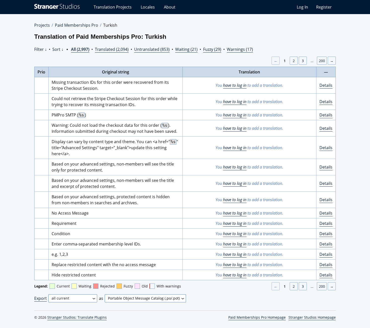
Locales (148, 7)
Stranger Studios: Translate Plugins (77, 317)
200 (322, 60)
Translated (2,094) (112, 49)
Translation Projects (113, 7)
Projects (42, 25)
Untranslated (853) (152, 49)
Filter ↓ (40, 49)
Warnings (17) (240, 49)
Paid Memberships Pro (76, 25)
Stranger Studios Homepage (312, 317)
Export (40, 298)
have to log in (234, 85)
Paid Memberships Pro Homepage (257, 317)
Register (324, 7)
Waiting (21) (186, 49)
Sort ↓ (57, 49)
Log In (302, 7)
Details (325, 85)
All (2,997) (80, 49)
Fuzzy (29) (212, 49)
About (169, 7)
